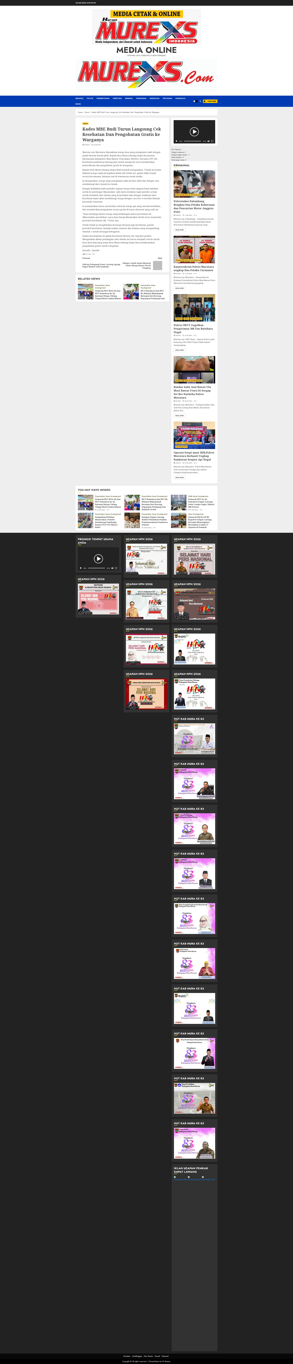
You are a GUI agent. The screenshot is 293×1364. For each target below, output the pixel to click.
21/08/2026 (194, 510)
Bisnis (78, 104)
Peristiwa (117, 98)
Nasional (165, 1356)
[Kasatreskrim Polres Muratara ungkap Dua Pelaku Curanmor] (194, 249)
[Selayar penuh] (212, 141)
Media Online (146, 50)
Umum (85, 124)
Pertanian (167, 98)
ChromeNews (154, 1361)
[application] (194, 131)
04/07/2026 (188, 401)
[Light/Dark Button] (195, 101)
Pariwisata (180, 98)
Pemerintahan (103, 98)
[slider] (192, 141)
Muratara (126, 1356)
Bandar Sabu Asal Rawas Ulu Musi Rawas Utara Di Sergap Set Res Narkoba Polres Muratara (192, 392)
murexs (87, 145)
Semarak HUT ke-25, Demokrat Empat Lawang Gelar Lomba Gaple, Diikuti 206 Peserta (201, 503)
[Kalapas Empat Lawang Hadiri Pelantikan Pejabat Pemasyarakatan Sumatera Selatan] (132, 520)
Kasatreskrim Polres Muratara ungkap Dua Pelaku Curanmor (194, 268)
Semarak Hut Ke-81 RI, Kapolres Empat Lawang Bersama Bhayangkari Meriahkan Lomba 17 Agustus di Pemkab (200, 522)
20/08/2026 (148, 528)
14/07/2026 (188, 336)
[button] (200, 101)
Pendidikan (141, 98)
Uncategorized (100, 288)
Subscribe (212, 101)
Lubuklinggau (137, 1356)
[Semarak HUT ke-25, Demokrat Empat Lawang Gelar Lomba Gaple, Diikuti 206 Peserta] (178, 502)
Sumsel (157, 1356)
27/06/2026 (188, 463)
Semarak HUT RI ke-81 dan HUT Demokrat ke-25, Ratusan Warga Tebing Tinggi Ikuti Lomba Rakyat (108, 295)
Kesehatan (154, 98)
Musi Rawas (148, 1356)
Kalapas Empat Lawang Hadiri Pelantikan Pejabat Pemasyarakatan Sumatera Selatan (155, 521)
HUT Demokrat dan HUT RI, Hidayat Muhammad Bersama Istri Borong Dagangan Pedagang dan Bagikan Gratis (153, 296)
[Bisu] (208, 141)
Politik (90, 98)
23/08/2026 (101, 510)
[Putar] (176, 141)
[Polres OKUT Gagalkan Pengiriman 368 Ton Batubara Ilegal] (194, 308)
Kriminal (129, 98)
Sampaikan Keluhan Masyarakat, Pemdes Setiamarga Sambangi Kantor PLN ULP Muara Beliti (106, 522)
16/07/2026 (188, 274)
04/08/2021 (97, 145)
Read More (179, 230)
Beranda (79, 98)
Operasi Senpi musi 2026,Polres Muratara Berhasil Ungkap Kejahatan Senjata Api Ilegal (194, 456)
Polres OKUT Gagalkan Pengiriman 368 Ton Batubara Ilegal (193, 328)
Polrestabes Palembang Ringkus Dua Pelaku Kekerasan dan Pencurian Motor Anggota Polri (194, 206)
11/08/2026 (188, 215)
